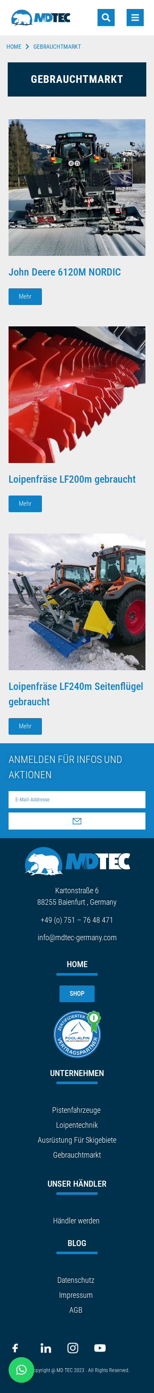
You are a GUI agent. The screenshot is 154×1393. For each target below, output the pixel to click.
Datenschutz (76, 1280)
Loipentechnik (77, 1124)
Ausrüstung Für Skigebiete (77, 1139)
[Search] (106, 17)
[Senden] (77, 821)
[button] (21, 1370)
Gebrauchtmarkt (77, 1154)
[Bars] (135, 17)
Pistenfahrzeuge (76, 1110)
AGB (76, 1309)
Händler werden (76, 1220)
